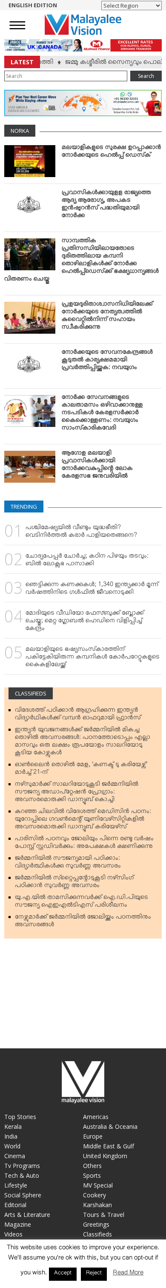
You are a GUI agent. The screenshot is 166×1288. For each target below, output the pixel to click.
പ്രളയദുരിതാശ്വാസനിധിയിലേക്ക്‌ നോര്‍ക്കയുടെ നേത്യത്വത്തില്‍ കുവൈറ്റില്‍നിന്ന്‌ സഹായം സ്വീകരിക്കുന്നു (107, 317)
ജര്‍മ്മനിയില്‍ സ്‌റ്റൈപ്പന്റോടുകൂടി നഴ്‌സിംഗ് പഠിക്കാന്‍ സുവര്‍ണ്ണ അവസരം (74, 883)
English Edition (33, 5)
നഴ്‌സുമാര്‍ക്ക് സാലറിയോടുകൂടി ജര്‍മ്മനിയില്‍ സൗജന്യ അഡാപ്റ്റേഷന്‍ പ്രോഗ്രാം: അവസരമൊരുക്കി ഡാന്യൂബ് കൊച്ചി (76, 793)
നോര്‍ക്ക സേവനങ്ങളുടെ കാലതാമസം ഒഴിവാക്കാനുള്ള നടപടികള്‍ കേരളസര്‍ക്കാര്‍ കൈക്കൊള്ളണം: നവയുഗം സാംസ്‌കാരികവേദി (102, 414)
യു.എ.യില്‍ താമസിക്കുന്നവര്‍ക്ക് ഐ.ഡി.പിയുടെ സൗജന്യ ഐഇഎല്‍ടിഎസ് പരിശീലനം (81, 902)
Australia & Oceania (110, 1126)
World (12, 1146)
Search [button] (146, 76)
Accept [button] (63, 1274)
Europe (93, 1136)
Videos (13, 1234)
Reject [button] (94, 1274)
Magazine (17, 1224)
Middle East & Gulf (108, 1146)
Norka (20, 131)
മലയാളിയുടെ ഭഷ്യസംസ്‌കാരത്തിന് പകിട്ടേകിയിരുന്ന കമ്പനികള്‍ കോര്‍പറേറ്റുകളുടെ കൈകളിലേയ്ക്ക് (93, 658)
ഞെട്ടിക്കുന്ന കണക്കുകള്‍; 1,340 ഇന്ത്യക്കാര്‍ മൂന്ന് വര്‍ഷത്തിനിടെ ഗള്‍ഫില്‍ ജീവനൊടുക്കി (92, 590)
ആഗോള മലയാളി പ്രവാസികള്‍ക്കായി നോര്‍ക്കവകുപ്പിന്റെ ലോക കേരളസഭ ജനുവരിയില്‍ (97, 466)
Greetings (96, 1224)
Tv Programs (22, 1166)
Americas (96, 1117)
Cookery (94, 1195)
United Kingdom (105, 1156)
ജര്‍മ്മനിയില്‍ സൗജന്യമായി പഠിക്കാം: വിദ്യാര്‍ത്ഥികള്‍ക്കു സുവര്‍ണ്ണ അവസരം (68, 863)
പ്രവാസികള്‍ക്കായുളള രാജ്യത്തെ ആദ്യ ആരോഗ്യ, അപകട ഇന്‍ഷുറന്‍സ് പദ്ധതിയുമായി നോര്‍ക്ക (106, 205)
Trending (24, 506)
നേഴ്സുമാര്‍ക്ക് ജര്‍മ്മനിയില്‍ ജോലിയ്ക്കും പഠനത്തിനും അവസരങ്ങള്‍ (83, 922)
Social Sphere (22, 1195)
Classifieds (30, 693)
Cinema (14, 1156)
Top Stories (20, 1117)
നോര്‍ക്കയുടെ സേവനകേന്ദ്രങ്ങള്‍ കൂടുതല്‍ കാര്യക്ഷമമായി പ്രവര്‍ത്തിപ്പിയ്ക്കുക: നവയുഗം (107, 361)
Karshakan (97, 1205)
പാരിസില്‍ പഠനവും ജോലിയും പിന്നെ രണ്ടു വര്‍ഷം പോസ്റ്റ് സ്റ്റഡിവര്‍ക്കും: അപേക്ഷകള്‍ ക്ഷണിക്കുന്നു (84, 844)
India (10, 1136)
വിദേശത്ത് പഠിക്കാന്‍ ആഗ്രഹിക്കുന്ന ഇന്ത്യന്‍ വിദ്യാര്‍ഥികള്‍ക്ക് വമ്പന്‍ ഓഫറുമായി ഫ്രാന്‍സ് (78, 715)
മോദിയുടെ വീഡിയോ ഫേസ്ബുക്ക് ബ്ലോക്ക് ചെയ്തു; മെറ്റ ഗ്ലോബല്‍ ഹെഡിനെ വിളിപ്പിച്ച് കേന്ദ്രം (85, 622)
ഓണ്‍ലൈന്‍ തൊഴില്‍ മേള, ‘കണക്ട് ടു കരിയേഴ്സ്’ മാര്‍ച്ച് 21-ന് (81, 770)
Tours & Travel (103, 1215)
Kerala (13, 1126)
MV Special (98, 1185)
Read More (128, 1274)
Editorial (15, 1205)
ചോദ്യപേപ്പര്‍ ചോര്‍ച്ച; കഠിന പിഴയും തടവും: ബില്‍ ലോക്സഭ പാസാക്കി (87, 561)
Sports (92, 1175)
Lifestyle (15, 1185)
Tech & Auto (21, 1175)
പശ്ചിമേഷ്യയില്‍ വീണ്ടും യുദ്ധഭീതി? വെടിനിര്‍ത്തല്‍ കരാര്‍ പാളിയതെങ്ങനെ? (81, 533)
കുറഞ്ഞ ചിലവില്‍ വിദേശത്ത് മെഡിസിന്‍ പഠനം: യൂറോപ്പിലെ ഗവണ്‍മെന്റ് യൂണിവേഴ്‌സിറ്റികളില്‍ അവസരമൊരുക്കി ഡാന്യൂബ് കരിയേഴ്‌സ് (83, 820)
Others (92, 1166)
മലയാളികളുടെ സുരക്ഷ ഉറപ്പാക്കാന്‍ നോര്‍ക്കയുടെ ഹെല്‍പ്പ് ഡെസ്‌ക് (111, 152)
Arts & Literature (27, 1215)
